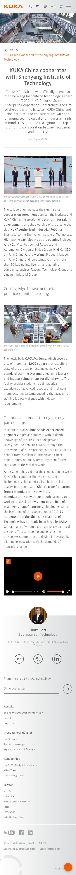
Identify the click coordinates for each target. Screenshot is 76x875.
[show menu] (68, 6)
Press (6, 807)
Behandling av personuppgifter (19, 849)
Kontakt (8, 718)
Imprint (42, 842)
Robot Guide (10, 739)
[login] (53, 6)
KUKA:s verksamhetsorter (17, 801)
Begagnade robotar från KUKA (19, 749)
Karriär (7, 791)
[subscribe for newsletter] (67, 689)
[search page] (30, 6)
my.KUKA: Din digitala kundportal (21, 765)
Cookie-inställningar (49, 849)
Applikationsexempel (14, 744)
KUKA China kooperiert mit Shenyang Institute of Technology (36, 57)
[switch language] (45, 6)
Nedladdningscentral (14, 775)
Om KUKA (9, 796)
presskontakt (11, 723)
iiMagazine (9, 812)
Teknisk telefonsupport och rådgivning (23, 713)
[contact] (37, 6)
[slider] (22, 591)
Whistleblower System (15, 817)
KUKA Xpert (10, 770)
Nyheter (9, 50)
